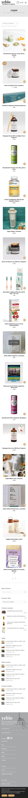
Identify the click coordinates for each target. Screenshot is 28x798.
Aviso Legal (4, 780)
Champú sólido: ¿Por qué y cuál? (13, 654)
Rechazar (11, 795)
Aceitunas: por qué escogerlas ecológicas (15, 650)
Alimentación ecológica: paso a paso (14, 645)
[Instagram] (11, 738)
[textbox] (8, 602)
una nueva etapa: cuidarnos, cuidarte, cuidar (15, 641)
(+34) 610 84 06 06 (5, 728)
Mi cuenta (3, 766)
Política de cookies (5, 784)
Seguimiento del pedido (6, 774)
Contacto (3, 760)
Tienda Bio (3, 748)
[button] (24, 50)
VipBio (2, 752)
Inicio (2, 745)
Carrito (3, 770)
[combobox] (14, 601)
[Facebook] (8, 738)
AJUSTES (18, 792)
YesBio (3, 756)
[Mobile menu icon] (26, 3)
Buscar (25, 592)
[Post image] (2, 642)
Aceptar (4, 795)
